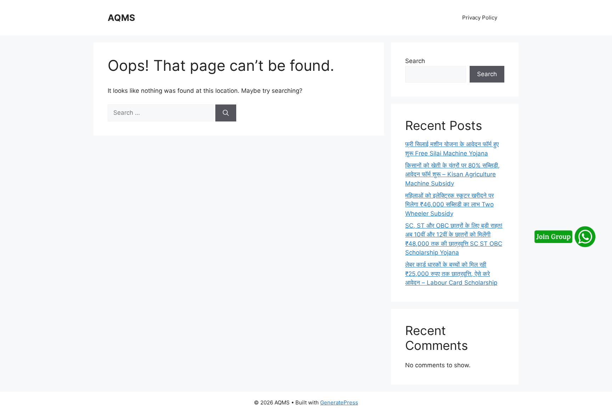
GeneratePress (339, 402)
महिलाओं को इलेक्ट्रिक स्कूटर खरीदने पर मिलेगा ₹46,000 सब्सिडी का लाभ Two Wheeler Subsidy (449, 204)
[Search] (225, 112)
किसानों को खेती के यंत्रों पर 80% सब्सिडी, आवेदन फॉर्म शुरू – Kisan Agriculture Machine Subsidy (452, 174)
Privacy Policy (479, 17)
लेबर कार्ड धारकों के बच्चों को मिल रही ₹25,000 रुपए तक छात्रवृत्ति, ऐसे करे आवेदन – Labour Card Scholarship (451, 273)
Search (415, 60)
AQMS (121, 17)
